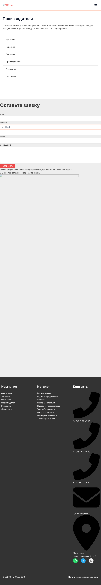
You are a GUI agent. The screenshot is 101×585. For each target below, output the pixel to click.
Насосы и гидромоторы (48, 406)
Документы (11, 76)
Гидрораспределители (47, 396)
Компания (10, 39)
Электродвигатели (46, 418)
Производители (13, 62)
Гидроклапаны (44, 393)
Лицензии (10, 47)
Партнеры (10, 54)
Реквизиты (11, 69)
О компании (6, 393)
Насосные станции (46, 403)
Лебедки (41, 399)
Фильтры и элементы (47, 415)
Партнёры (6, 399)
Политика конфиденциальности (83, 577)
